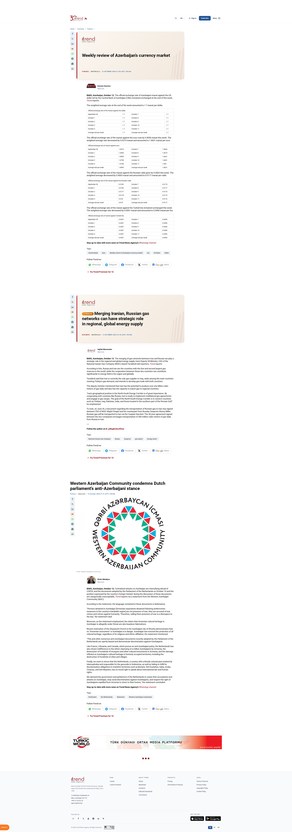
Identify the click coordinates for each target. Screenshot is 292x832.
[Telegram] (93, 819)
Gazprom (127, 439)
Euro (103, 253)
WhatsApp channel (147, 243)
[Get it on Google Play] (213, 818)
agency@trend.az (76, 803)
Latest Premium (115, 785)
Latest (112, 781)
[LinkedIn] (98, 819)
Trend (89, 100)
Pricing (170, 781)
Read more (101, 89)
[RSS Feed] (103, 819)
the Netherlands (107, 697)
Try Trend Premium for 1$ (101, 272)
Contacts (142, 788)
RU (219, 827)
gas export (139, 439)
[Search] (175, 18)
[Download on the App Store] (197, 818)
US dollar (157, 253)
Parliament (92, 697)
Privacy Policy (201, 785)
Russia (117, 439)
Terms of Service (202, 781)
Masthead (142, 785)
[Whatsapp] (73, 819)
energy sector (152, 439)
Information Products (175, 785)
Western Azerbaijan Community (140, 697)
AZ (214, 827)
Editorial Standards (145, 791)
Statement (121, 697)
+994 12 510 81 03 (77, 800)
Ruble (167, 253)
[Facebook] (78, 819)
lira (148, 253)
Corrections (143, 795)
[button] (72, 34)
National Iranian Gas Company (99, 439)
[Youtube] (88, 819)
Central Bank (93, 253)
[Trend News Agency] (77, 780)
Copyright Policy (202, 788)
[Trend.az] (78, 18)
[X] (83, 819)
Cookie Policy (201, 791)
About (141, 781)
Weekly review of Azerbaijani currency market (126, 253)
